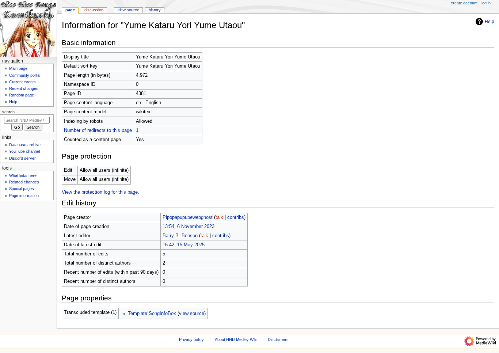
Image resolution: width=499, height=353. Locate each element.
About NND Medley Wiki (236, 339)
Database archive (25, 145)
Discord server (22, 158)
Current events (22, 82)
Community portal (24, 75)
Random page (21, 95)
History (155, 10)
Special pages (21, 188)
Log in (486, 3)
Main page (18, 68)
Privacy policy (191, 339)
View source (128, 10)
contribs (235, 217)
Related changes (24, 182)
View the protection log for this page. (100, 192)
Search (8, 112)
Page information (24, 195)
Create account (464, 3)
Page (70, 10)
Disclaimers (278, 339)
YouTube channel (24, 151)
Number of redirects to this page (98, 130)
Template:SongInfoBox (152, 313)
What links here (23, 175)
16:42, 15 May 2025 (184, 244)
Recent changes (23, 88)
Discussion (93, 10)
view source (191, 313)
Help (489, 21)
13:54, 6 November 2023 (188, 226)
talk (219, 217)
